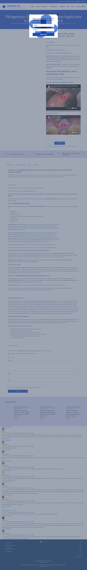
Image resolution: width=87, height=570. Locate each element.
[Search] (84, 7)
